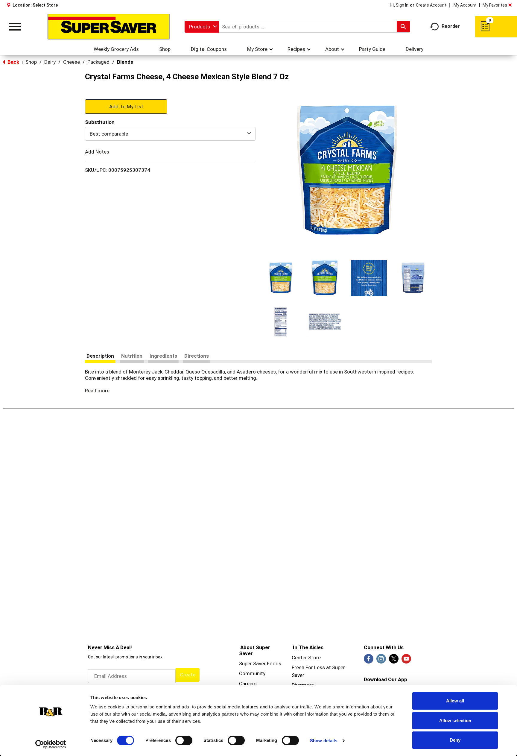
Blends (125, 62)
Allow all (455, 700)
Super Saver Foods (260, 664)
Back (12, 62)
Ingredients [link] (163, 356)
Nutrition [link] (131, 356)
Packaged (98, 62)
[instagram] (381, 661)
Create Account (431, 5)
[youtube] (406, 661)
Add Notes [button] (97, 152)
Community (252, 673)
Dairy (50, 62)
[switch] (183, 740)
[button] (280, 278)
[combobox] (202, 27)
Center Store (306, 658)
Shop (31, 62)
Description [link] (100, 356)
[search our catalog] (403, 26)
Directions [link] (196, 356)
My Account (465, 5)
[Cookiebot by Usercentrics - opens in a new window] (51, 744)
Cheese (71, 62)
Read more (97, 391)
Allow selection (455, 720)
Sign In (402, 5)
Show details (323, 740)
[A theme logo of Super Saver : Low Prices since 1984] (109, 27)
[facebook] (368, 661)
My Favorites (495, 5)
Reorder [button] (451, 26)
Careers (248, 684)
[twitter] (394, 661)
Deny (455, 740)
